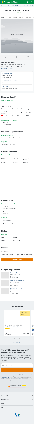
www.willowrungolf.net (6, 68)
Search (27, 2)
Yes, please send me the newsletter (17, 370)
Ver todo (3, 296)
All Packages (17, 342)
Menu (32, 2)
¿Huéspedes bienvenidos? (9, 81)
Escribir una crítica (17, 259)
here (19, 378)
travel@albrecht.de (5, 377)
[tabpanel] (17, 323)
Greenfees (5, 86)
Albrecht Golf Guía (10, 2)
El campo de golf (7, 73)
